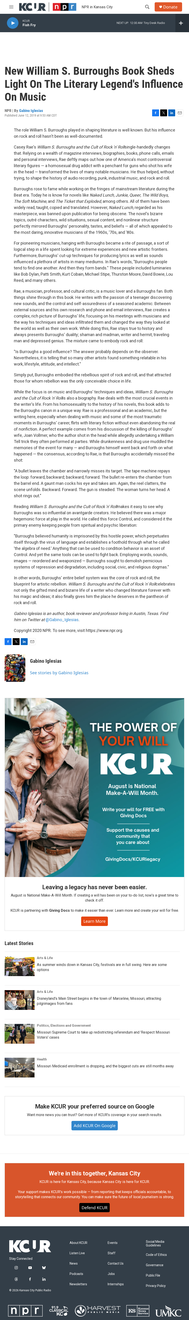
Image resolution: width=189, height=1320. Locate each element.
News (74, 1263)
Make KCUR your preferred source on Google (94, 1106)
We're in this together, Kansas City (94, 1173)
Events (113, 1243)
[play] (12, 23)
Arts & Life (45, 958)
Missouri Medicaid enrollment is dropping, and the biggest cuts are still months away (105, 1066)
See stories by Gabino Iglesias (59, 672)
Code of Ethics (156, 1255)
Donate (170, 7)
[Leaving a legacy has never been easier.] (94, 787)
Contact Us (116, 1263)
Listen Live (77, 1253)
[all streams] (182, 23)
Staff (111, 1253)
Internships (116, 1284)
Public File (153, 1275)
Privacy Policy (156, 1286)
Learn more (94, 921)
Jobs (111, 1274)
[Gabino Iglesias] (15, 668)
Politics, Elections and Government (64, 1025)
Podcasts (76, 1274)
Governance (154, 1265)
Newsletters (78, 1284)
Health (42, 1059)
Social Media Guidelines (155, 1243)
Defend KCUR (94, 1207)
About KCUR (78, 1243)
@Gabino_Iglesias (62, 619)
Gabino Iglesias (31, 110)
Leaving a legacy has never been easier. (94, 887)
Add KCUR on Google (94, 1125)
